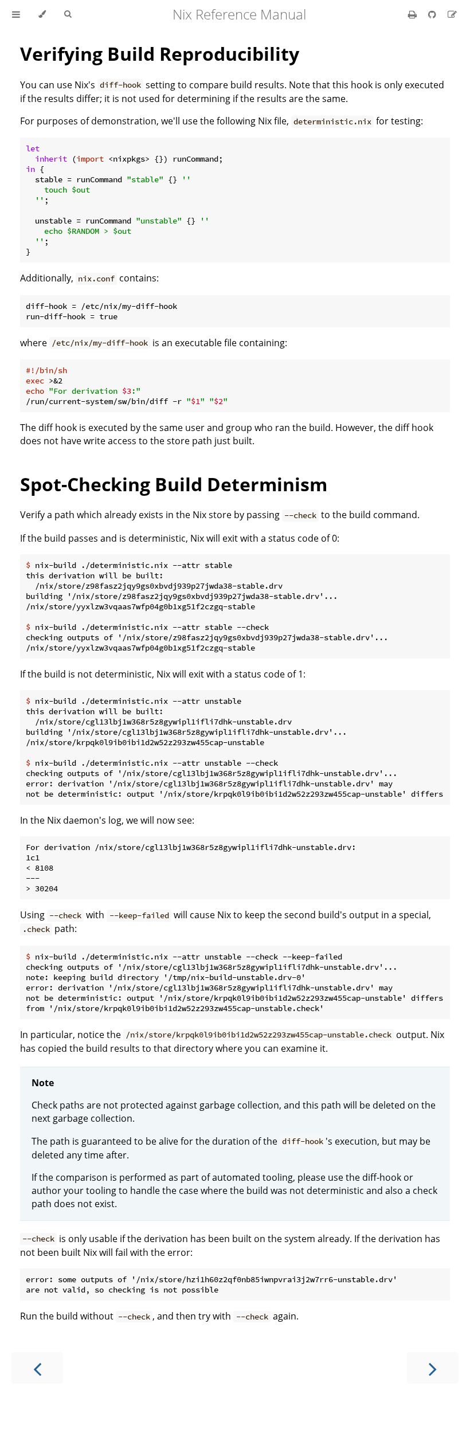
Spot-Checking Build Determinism (173, 484)
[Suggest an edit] (452, 14)
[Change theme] (42, 14)
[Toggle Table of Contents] (16, 14)
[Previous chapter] (37, 1368)
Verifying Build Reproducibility (159, 53)
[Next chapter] (433, 1368)
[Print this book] (414, 14)
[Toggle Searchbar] (67, 14)
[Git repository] (433, 14)
